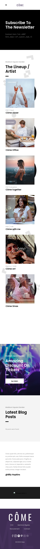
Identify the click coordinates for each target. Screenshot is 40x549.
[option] (20, 464)
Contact (27, 529)
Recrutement (15, 529)
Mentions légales (24, 525)
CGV (11, 525)
